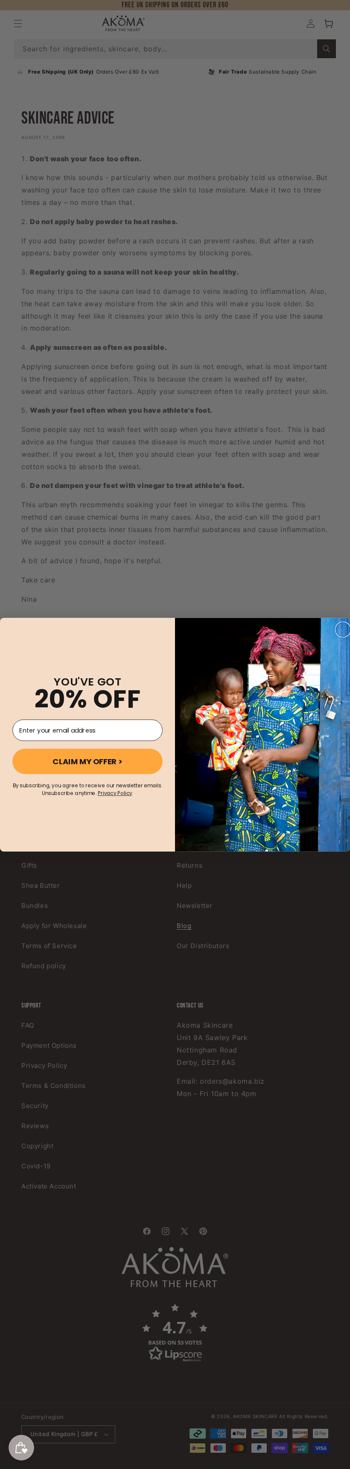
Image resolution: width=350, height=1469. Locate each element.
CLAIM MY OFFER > (87, 761)
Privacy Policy (115, 793)
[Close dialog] (343, 629)
